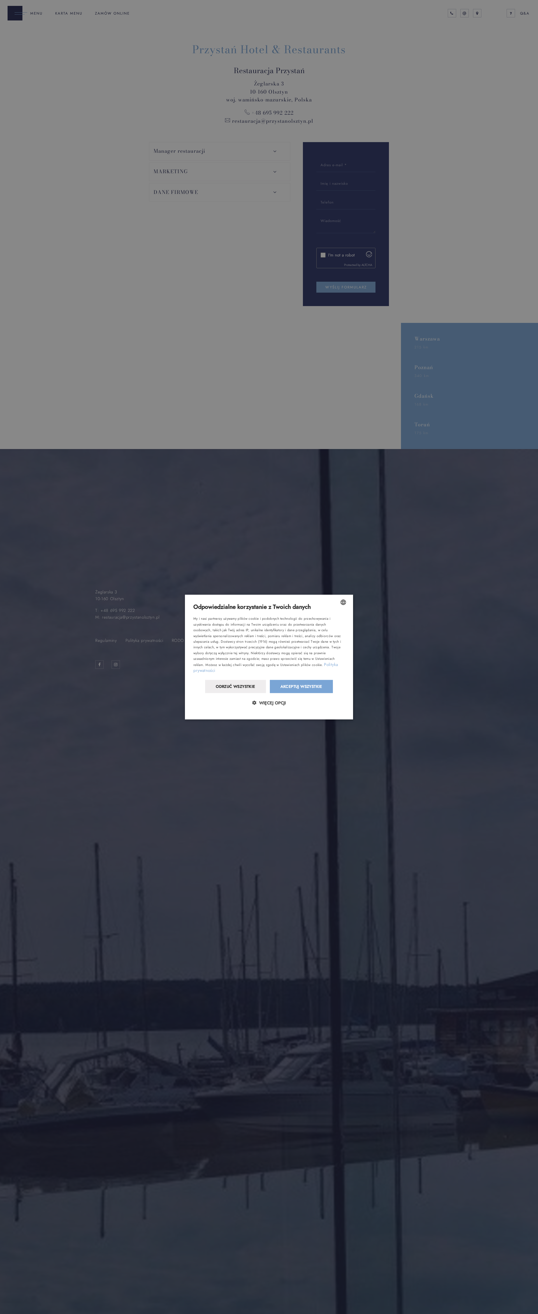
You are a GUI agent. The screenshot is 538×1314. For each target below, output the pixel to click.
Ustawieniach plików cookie (301, 664)
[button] (269, 702)
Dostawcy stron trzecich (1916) (244, 641)
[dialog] (269, 657)
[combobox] (343, 602)
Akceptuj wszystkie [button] (301, 686)
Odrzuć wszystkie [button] (235, 686)
